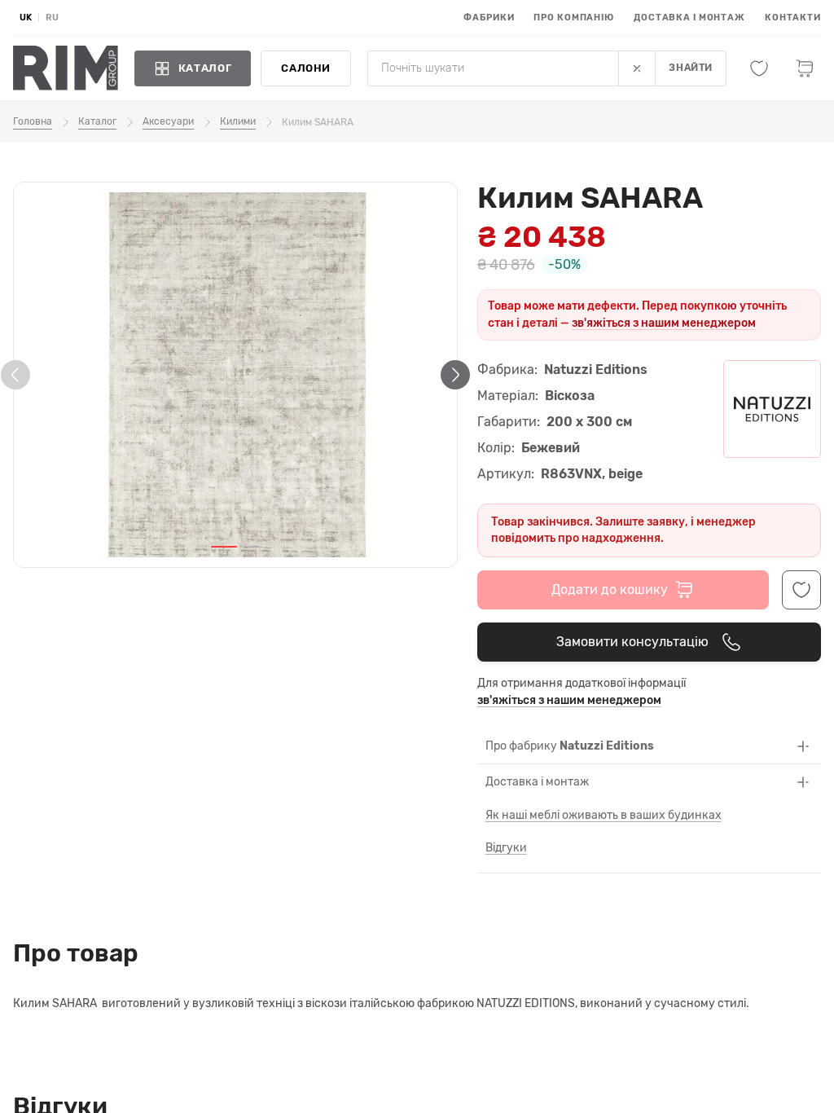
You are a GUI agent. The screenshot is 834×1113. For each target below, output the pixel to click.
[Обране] (759, 68)
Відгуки (506, 848)
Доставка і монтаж (689, 17)
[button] (224, 547)
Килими (238, 121)
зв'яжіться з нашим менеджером (664, 323)
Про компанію (573, 17)
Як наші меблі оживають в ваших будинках (603, 815)
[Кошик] (804, 68)
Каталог (97, 121)
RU (52, 17)
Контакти (793, 17)
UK (26, 17)
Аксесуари (168, 121)
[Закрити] (636, 68)
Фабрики (488, 17)
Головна (32, 121)
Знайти (691, 67)
